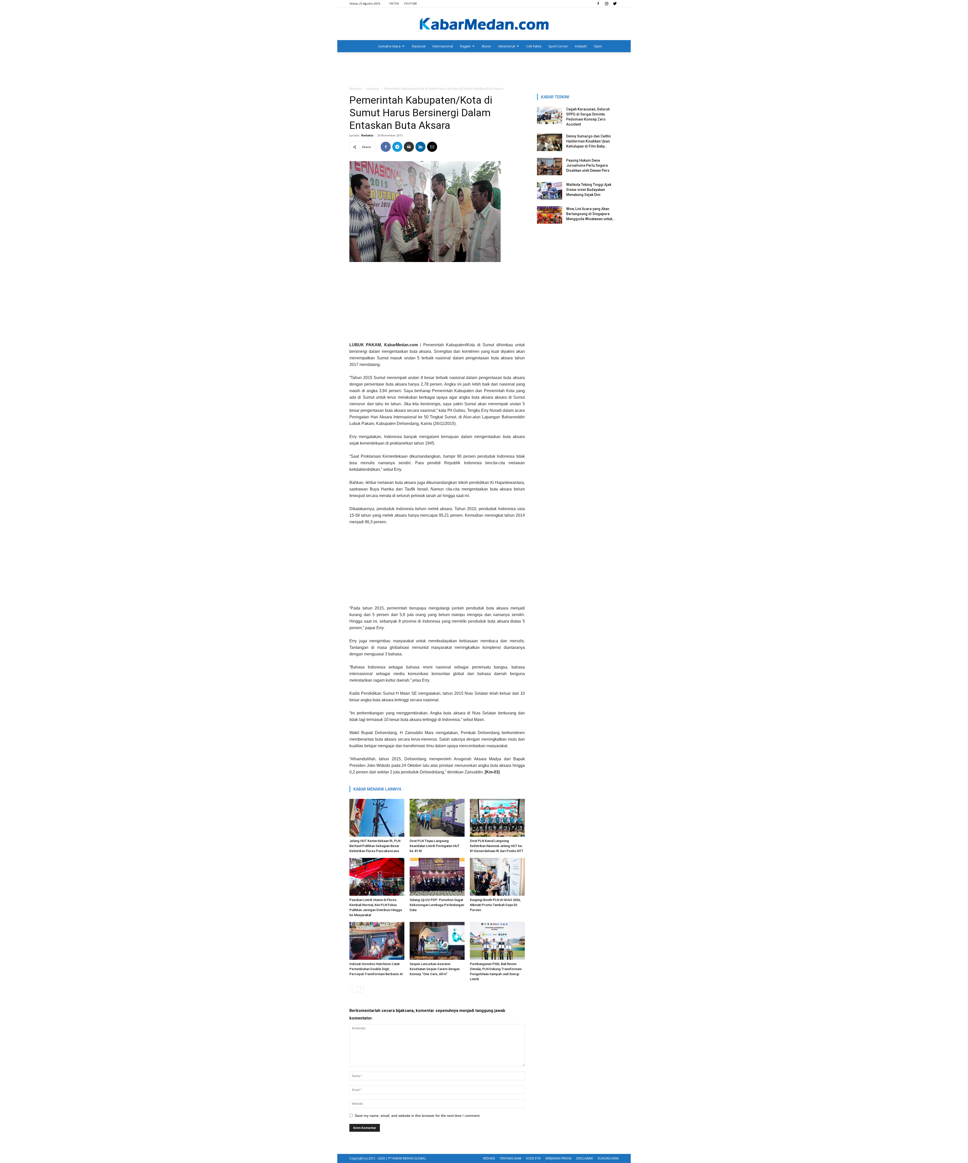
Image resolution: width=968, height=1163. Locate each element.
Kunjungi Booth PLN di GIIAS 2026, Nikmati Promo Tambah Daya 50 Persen (495, 905)
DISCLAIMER (584, 1158)
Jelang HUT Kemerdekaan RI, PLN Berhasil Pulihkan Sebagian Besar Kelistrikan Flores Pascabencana (374, 846)
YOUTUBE (410, 3)
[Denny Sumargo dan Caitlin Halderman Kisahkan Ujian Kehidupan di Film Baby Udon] (549, 142)
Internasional (443, 46)
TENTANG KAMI (510, 1158)
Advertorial (506, 46)
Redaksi (367, 135)
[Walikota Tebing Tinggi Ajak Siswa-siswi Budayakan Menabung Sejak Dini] (549, 190)
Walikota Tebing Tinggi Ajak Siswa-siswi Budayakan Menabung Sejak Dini (588, 190)
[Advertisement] (484, 69)
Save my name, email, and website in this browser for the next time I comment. (417, 1116)
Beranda (355, 88)
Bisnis (486, 46)
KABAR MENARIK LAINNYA (377, 789)
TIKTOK (394, 3)
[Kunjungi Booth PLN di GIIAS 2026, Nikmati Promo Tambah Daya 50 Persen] (497, 877)
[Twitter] (615, 3)
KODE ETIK (533, 1158)
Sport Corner (558, 46)
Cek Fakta (533, 46)
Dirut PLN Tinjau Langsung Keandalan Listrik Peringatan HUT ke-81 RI (435, 846)
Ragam (465, 46)
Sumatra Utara (389, 46)
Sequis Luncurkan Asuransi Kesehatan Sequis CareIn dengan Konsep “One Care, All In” (435, 969)
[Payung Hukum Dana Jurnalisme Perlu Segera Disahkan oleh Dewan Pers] (549, 166)
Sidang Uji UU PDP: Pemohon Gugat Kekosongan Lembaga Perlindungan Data (437, 905)
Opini (598, 46)
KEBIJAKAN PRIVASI (558, 1158)
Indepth (581, 46)
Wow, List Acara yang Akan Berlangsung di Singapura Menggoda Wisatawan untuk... (590, 214)
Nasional (419, 46)
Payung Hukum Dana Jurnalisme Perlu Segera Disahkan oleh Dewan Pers (588, 165)
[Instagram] (606, 3)
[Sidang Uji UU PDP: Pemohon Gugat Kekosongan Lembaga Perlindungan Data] (437, 877)
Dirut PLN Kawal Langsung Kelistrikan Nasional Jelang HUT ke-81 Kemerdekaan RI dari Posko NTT (496, 846)
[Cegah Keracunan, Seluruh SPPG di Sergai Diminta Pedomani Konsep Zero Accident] (549, 115)
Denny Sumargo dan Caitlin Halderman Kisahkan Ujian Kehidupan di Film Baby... (588, 141)
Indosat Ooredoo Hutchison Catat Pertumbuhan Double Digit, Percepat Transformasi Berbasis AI (376, 969)
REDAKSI (489, 1158)
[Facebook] (598, 3)
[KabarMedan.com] (484, 24)
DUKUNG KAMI (608, 1158)
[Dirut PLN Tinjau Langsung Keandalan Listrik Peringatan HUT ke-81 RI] (437, 818)
